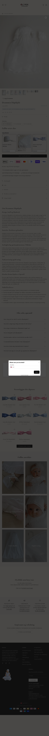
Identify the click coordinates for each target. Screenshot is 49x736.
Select (36, 372)
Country (12, 365)
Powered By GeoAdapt (24, 375)
